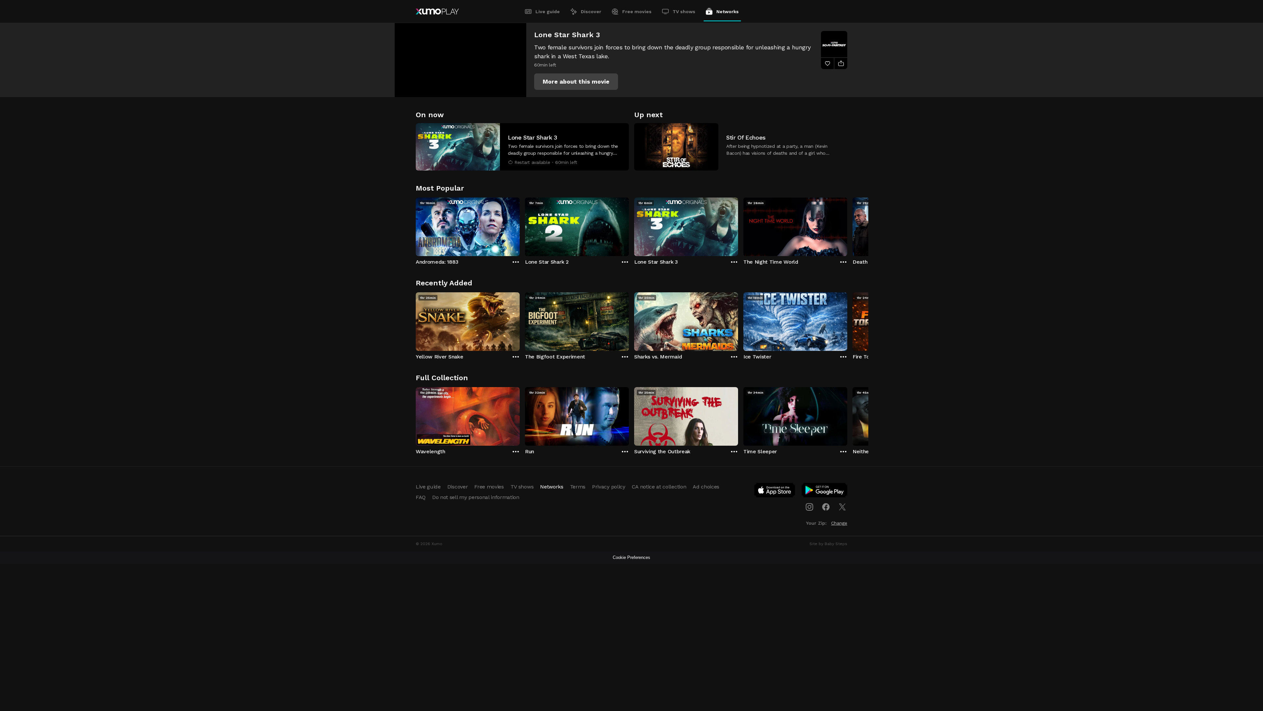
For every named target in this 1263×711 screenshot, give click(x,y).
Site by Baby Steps (828, 543)
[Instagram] (809, 507)
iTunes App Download (775, 491)
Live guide (547, 11)
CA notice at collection (659, 487)
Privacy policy (608, 487)
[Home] (437, 11)
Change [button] (839, 523)
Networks (727, 11)
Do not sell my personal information (475, 497)
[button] (576, 81)
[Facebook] (826, 507)
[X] (842, 507)
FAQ (421, 497)
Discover (591, 11)
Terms (577, 487)
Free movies (637, 11)
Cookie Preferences (631, 557)
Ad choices (706, 487)
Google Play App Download (824, 491)
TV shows (684, 11)
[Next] (847, 225)
